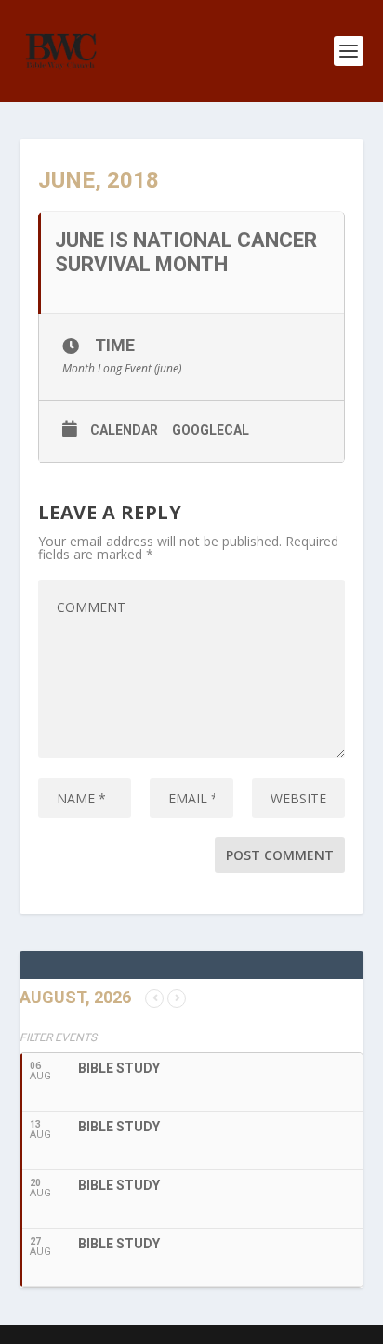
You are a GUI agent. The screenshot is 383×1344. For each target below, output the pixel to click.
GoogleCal (210, 430)
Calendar (124, 430)
